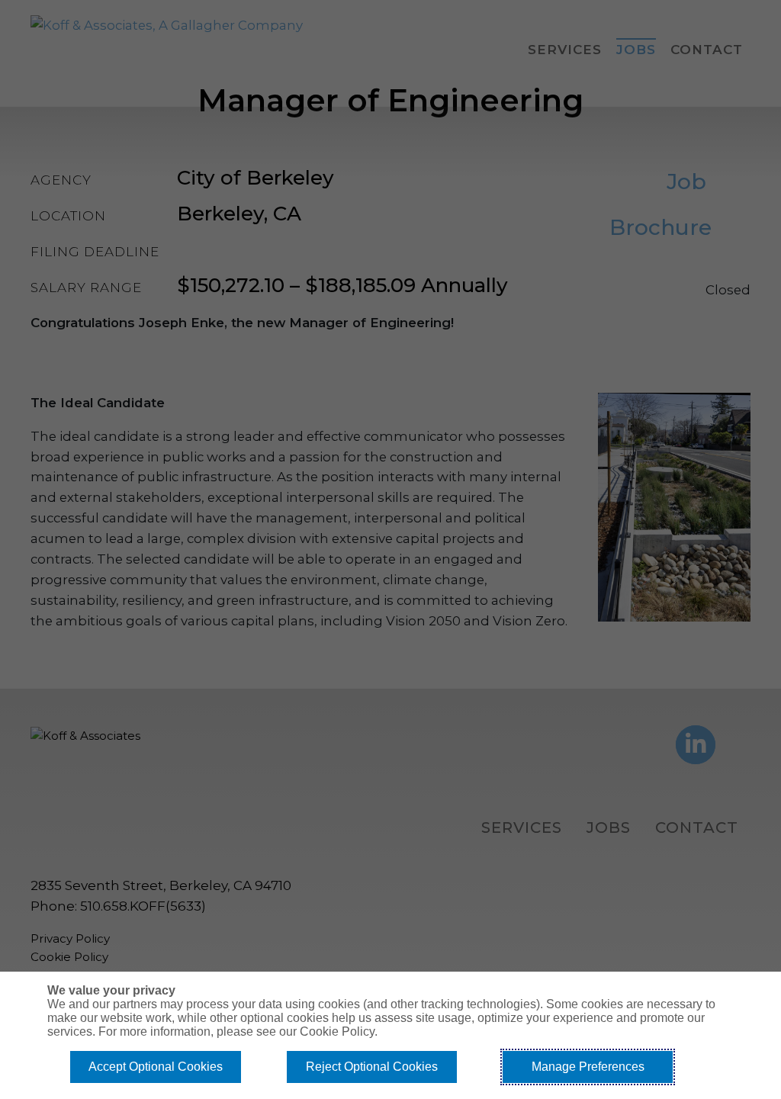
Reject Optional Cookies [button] (372, 1066)
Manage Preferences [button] (588, 1066)
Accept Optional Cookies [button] (155, 1066)
